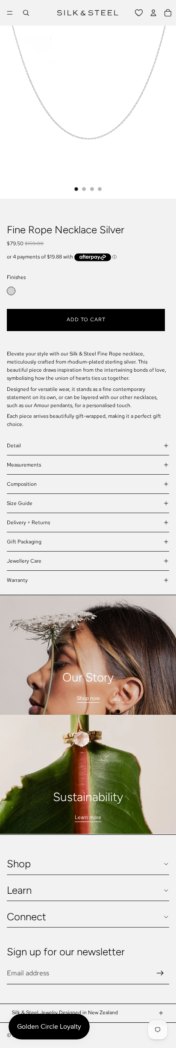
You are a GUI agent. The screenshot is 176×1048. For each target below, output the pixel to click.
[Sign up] (160, 973)
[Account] (153, 13)
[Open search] (26, 13)
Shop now (88, 698)
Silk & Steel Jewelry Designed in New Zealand (65, 1012)
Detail (14, 445)
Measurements (24, 464)
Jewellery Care (24, 561)
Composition (22, 484)
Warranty (17, 580)
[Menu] (10, 13)
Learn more (88, 817)
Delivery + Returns (28, 522)
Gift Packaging (24, 541)
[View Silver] (11, 291)
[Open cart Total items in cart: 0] (168, 13)
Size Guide (19, 503)
